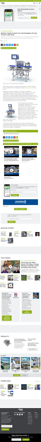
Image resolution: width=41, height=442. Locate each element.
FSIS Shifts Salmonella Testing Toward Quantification (3, 278)
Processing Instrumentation (30, 385)
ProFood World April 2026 (26, 371)
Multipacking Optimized (4, 241)
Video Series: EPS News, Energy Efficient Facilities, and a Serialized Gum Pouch (30, 265)
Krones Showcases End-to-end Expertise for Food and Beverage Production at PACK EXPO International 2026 (20, 340)
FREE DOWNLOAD (27, 312)
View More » (37, 381)
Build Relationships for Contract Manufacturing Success (30, 235)
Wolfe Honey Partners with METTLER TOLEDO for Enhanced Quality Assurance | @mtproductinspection (28, 159)
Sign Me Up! (34, 17)
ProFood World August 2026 (5, 371)
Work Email (3, 424)
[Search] (37, 3)
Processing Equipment (7, 31)
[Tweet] (12, 45)
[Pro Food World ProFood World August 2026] (5, 363)
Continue (26, 439)
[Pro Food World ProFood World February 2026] (35, 363)
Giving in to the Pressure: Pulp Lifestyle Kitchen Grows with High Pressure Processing (17, 235)
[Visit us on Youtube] (22, 414)
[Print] (2, 45)
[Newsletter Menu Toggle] (34, 3)
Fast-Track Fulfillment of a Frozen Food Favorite (3, 234)
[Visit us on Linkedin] (19, 414)
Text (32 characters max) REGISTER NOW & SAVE (7, 318)
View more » (35, 144)
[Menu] (39, 3)
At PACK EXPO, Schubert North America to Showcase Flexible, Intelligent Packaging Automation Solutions (33, 344)
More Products (32, 349)
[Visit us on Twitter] (15, 414)
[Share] (7, 45)
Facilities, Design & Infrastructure (28, 260)
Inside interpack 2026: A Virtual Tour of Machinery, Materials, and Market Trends (29, 388)
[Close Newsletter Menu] (39, 9)
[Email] (4, 45)
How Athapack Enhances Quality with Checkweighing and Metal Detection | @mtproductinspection (11, 159)
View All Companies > (21, 209)
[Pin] (15, 45)
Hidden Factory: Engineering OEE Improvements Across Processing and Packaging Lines (30, 278)
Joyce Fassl (5, 40)
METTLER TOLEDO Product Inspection (11, 133)
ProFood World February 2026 (36, 371)
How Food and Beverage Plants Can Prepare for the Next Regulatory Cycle (17, 387)
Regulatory (2, 275)
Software (29, 275)
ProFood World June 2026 (15, 371)
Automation (3, 231)
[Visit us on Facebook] (17, 414)
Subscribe (16, 375)
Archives (24, 375)
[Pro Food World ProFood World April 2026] (25, 363)
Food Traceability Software (32, 339)
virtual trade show (30, 87)
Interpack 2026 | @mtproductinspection (9, 178)
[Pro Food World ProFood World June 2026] (15, 363)
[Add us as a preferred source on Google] (17, 45)
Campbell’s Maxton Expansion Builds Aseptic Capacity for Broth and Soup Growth (17, 279)
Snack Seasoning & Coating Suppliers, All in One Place (4, 394)
